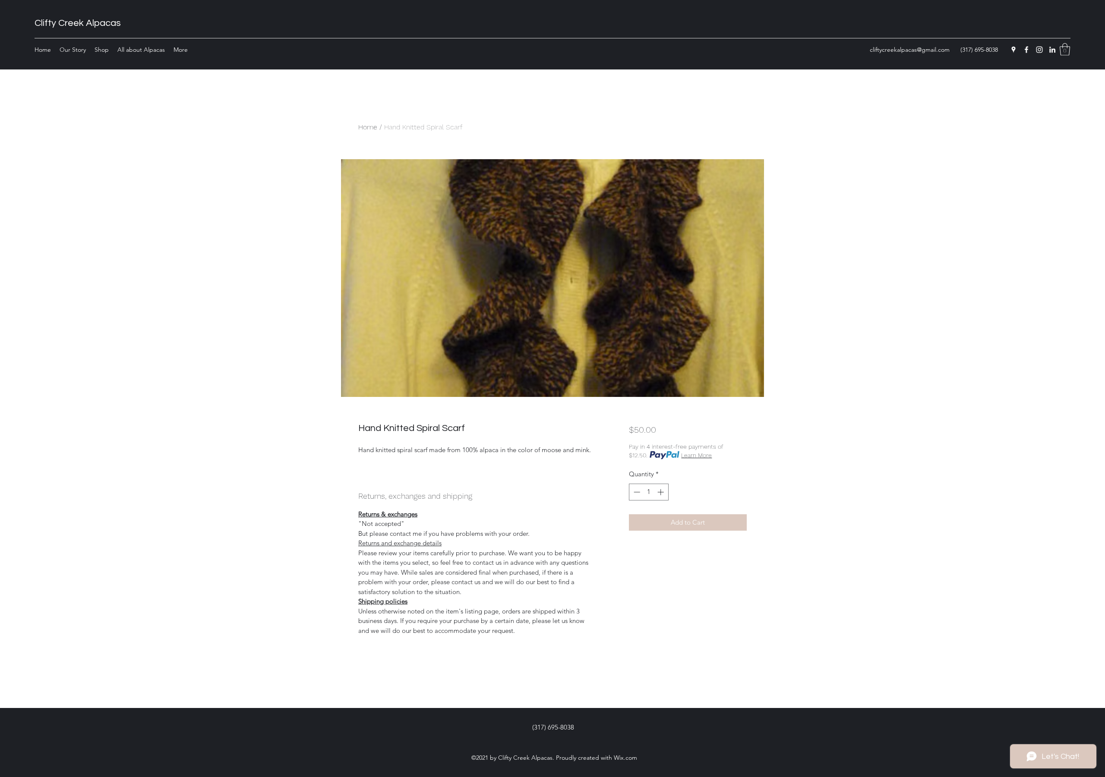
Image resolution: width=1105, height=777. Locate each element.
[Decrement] (636, 492)
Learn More (696, 455)
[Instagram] (1039, 49)
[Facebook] (1026, 49)
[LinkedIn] (1052, 49)
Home (367, 127)
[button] (1065, 49)
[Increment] (661, 492)
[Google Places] (1013, 49)
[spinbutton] (648, 492)
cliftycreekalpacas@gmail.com (910, 49)
